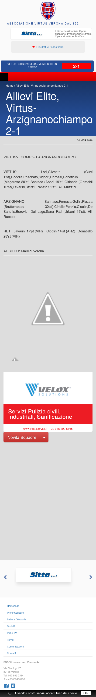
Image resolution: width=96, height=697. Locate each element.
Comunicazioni (15, 646)
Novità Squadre (21, 437)
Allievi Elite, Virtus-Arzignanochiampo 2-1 (42, 85)
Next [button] (91, 577)
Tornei (10, 639)
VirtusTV (12, 633)
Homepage (13, 606)
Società (11, 626)
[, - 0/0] (14, 359)
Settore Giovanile (16, 619)
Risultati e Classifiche (50, 47)
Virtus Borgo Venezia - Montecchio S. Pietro (32, 65)
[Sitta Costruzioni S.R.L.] (48, 575)
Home (10, 85)
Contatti (11, 653)
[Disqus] (48, 500)
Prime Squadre (15, 612)
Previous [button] (4, 577)
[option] (51, 34)
